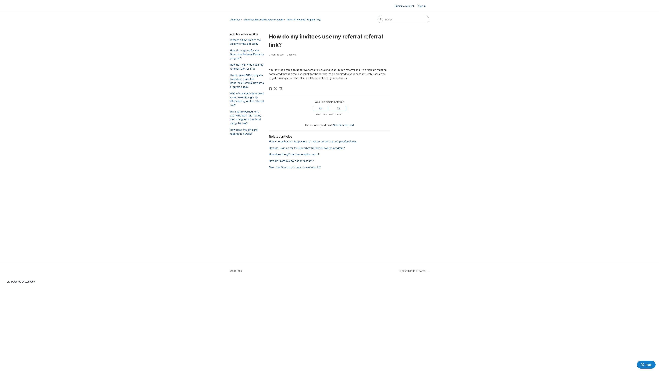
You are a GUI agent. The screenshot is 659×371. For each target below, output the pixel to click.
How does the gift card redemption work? (243, 131)
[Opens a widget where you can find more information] (646, 365)
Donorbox (235, 19)
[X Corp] (275, 88)
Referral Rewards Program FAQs (304, 19)
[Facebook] (270, 88)
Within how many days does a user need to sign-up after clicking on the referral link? (247, 99)
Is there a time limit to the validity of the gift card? (245, 42)
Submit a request (404, 5)
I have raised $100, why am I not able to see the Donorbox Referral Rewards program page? (247, 81)
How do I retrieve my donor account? (291, 160)
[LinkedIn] (280, 88)
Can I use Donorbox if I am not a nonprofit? (295, 167)
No (338, 108)
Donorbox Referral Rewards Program (263, 19)
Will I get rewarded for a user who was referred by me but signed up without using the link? (245, 117)
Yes (320, 108)
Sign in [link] (422, 5)
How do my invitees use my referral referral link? (246, 66)
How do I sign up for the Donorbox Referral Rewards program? (247, 54)
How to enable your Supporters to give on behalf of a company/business (313, 141)
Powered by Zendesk (23, 281)
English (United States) (412, 270)
